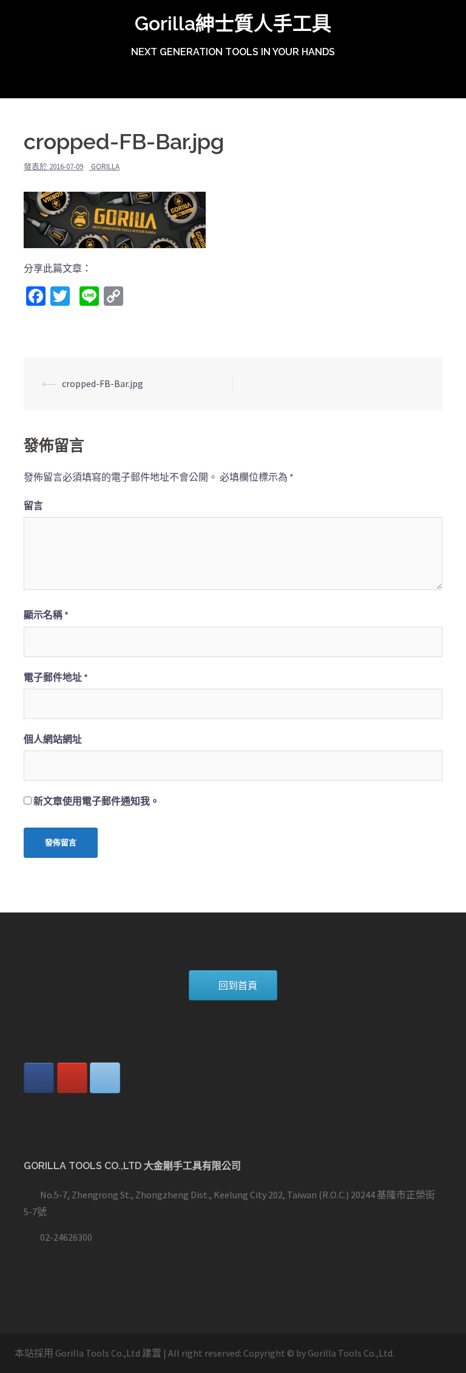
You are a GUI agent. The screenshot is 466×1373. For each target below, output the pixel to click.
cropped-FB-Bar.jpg (102, 383)
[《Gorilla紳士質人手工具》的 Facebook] (39, 1077)
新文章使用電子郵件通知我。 (96, 801)
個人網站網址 (53, 739)
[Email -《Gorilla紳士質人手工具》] (105, 1077)
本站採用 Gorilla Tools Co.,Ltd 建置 (88, 1353)
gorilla (105, 166)
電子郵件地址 (56, 677)
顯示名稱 (46, 615)
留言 (33, 505)
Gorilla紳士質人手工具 (233, 23)
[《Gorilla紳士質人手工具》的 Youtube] (72, 1077)
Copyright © (268, 1353)
